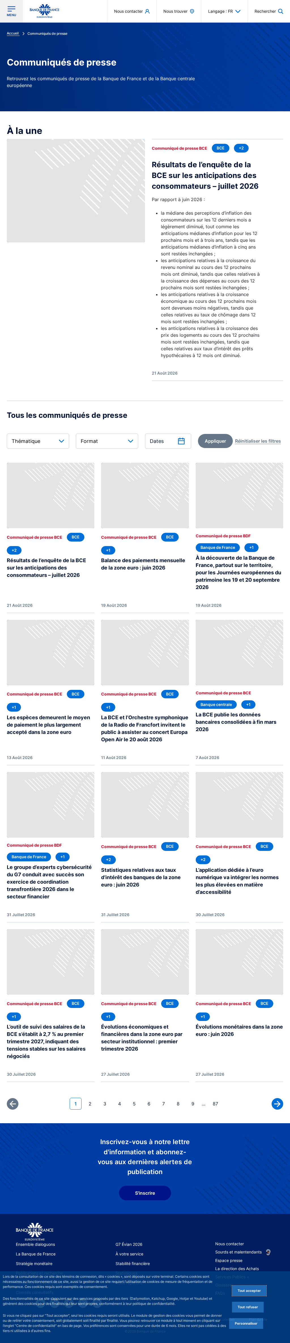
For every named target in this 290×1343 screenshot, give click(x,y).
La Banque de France (36, 1253)
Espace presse (228, 1260)
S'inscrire (145, 1193)
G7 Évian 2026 (129, 1244)
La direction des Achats (237, 1268)
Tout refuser (248, 1307)
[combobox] (38, 441)
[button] (269, 11)
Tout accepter (249, 1290)
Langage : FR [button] (220, 11)
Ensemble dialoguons (35, 1244)
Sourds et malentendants (238, 1251)
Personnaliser (246, 1323)
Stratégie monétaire (34, 1263)
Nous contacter (229, 1243)
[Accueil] (34, 1232)
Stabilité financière (133, 1263)
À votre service (129, 1253)
